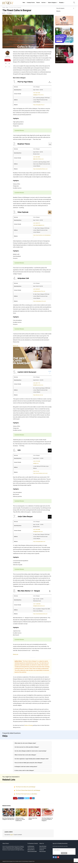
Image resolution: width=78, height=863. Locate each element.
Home (3, 7)
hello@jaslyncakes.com (38, 531)
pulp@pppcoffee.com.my (38, 94)
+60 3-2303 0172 (36, 223)
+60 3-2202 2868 (36, 529)
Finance (38, 2)
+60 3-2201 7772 (36, 383)
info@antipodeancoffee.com (39, 291)
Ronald (7, 56)
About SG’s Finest (42, 846)
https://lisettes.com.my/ (38, 395)
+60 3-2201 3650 (36, 92)
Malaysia (10, 13)
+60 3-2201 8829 (36, 156)
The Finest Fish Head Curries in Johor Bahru (26, 793)
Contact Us (41, 849)
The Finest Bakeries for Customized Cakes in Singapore (47, 819)
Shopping (61, 2)
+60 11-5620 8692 (36, 603)
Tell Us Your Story (31, 847)
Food (8, 13)
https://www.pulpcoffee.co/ (38, 104)
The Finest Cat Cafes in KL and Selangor (25, 786)
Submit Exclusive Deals (32, 851)
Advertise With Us (31, 849)
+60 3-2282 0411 (36, 289)
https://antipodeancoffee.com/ (39, 301)
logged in (12, 834)
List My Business (31, 846)
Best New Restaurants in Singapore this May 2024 (8, 819)
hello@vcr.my (36, 463)
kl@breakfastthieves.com (38, 159)
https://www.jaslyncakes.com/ (39, 541)
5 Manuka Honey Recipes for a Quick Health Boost (20, 819)
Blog (7, 7)
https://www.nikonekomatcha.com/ (40, 613)
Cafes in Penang (29, 725)
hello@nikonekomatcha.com (39, 605)
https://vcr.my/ (36, 471)
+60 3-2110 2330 (36, 461)
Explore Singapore (52, 2)
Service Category (42, 847)
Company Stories (31, 2)
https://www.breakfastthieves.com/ (40, 168)
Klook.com (15, 345)
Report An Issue (42, 851)
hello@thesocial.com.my (38, 385)
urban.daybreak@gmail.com (38, 225)
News (24, 2)
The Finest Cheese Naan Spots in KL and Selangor (28, 790)
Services (43, 2)
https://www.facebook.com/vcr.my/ (40, 473)
